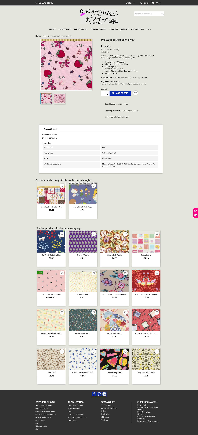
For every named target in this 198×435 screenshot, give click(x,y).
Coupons (113, 29)
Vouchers (104, 420)
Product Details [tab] (50, 129)
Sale (148, 29)
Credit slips (105, 414)
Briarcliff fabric (83, 255)
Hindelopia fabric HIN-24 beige (114, 294)
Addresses (105, 417)
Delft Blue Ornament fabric (82, 373)
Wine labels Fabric (114, 255)
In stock (46, 138)
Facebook (94, 394)
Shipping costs (41, 426)
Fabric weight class (75, 405)
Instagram (104, 394)
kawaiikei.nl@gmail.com (147, 421)
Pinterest (99, 394)
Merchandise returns (109, 408)
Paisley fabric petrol (83, 333)
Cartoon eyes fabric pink (51, 294)
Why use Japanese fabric (77, 417)
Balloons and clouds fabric (51, 333)
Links (37, 429)
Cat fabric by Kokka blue (51, 255)
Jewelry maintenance (76, 414)
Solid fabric (64, 29)
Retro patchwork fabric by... (51, 207)
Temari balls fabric (114, 333)
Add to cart (120, 93)
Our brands (72, 420)
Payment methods (42, 408)
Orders (103, 411)
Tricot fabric (81, 29)
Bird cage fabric (83, 294)
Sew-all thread (98, 29)
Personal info (106, 405)
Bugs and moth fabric (146, 373)
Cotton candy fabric (114, 373)
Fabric (52, 29)
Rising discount (74, 408)
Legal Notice (40, 420)
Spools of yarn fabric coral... (146, 333)
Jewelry (124, 29)
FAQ (36, 423)
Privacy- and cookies (43, 417)
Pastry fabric (146, 255)
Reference (46, 135)
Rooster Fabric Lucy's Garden (146, 294)
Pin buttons (137, 29)
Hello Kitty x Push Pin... (83, 207)
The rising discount (108, 84)
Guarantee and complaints (45, 414)
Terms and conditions (43, 405)
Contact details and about (45, 411)
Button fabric (51, 373)
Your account (108, 402)
